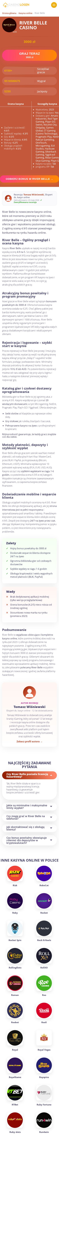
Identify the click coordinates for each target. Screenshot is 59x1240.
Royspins (44, 1077)
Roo (44, 995)
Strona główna (9, 13)
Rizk (15, 885)
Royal (15, 1049)
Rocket (44, 912)
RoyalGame (15, 1077)
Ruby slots (15, 1132)
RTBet (15, 1104)
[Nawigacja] (54, 5)
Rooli (44, 1022)
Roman (15, 995)
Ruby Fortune (44, 1104)
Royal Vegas (44, 1049)
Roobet (15, 1022)
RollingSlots (15, 967)
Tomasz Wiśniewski (33, 194)
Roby (15, 912)
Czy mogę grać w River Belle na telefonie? (25, 817)
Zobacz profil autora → (30, 741)
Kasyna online (25, 13)
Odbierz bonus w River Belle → (29, 178)
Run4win (44, 1132)
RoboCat (44, 885)
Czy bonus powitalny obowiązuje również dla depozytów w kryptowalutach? (26, 840)
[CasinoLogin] (16, 5)
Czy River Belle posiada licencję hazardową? (27, 775)
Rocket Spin (15, 940)
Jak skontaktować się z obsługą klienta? (25, 828)
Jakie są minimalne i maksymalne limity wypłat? (26, 807)
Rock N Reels (44, 940)
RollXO (44, 967)
